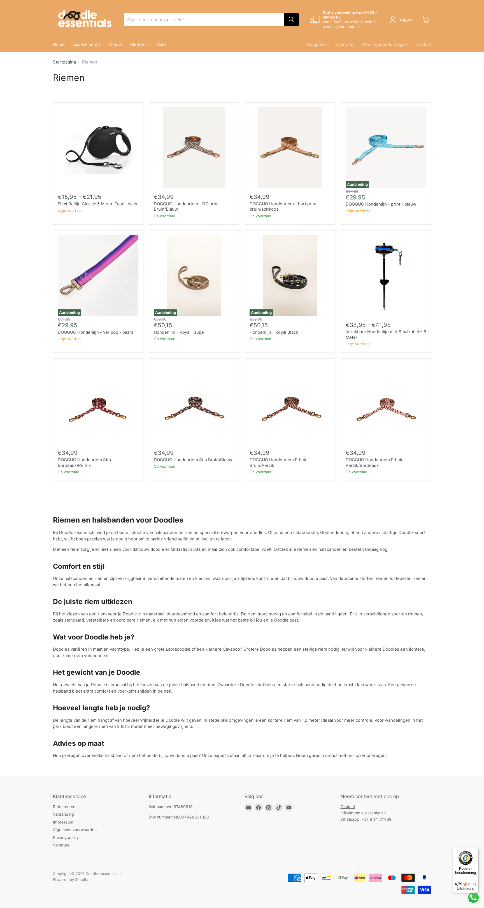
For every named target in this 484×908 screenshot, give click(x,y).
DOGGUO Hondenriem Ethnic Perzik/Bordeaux (374, 462)
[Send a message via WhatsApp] (473, 897)
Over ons (344, 44)
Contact (423, 44)
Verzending (63, 814)
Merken (138, 44)
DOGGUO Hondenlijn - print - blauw (381, 204)
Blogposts (317, 44)
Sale (161, 44)
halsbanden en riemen (176, 532)
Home (59, 44)
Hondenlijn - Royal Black (274, 332)
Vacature (61, 845)
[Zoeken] (291, 19)
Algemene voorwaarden (75, 829)
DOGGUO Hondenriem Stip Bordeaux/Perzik (84, 462)
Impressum (63, 822)
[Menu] (475, 851)
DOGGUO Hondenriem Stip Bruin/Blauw (193, 459)
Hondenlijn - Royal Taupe (179, 332)
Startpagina (64, 62)
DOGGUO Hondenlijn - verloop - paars (95, 332)
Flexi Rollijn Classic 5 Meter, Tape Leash (97, 203)
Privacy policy (66, 837)
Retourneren (64, 806)
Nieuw (115, 44)
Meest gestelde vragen (384, 44)
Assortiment (86, 44)
